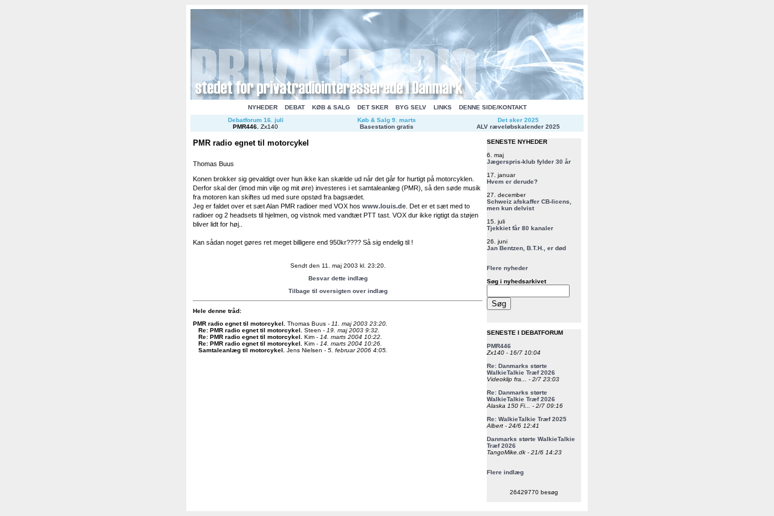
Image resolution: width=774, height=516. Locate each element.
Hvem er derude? (512, 181)
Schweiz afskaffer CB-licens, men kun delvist (529, 204)
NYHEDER (263, 107)
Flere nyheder (507, 268)
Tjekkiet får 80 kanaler (520, 228)
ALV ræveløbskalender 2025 (518, 126)
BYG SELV (410, 107)
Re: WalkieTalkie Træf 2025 (527, 419)
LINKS (443, 107)
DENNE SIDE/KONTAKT (493, 107)
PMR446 (245, 126)
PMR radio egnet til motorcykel (238, 323)
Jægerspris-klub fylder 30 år (529, 161)
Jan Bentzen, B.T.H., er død (526, 248)
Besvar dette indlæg (338, 278)
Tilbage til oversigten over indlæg (338, 291)
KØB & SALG (331, 107)
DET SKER (372, 107)
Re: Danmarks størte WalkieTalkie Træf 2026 (521, 369)
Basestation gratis (387, 126)
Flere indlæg (505, 472)
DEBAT (295, 107)
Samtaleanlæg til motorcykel (240, 350)
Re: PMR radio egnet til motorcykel (249, 330)
